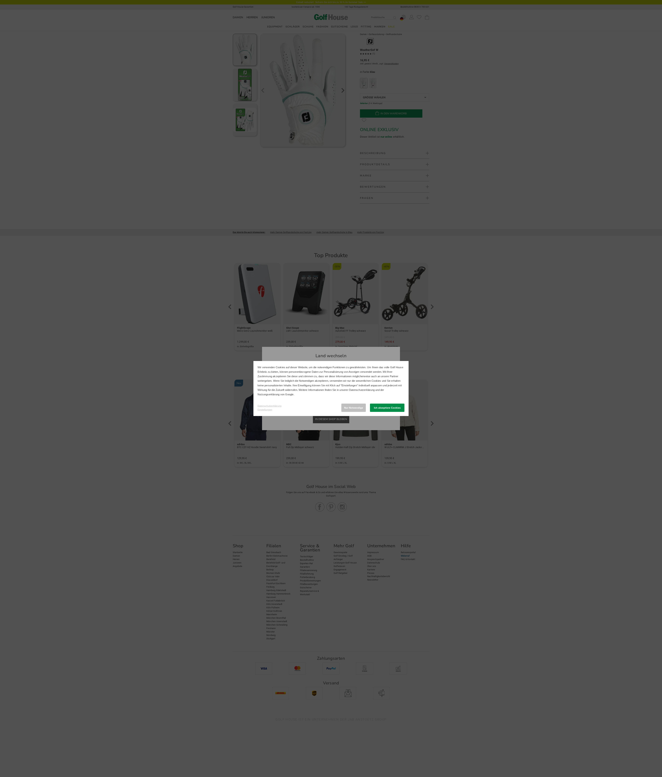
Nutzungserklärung (268, 394)
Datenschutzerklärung (362, 389)
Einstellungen (265, 409)
